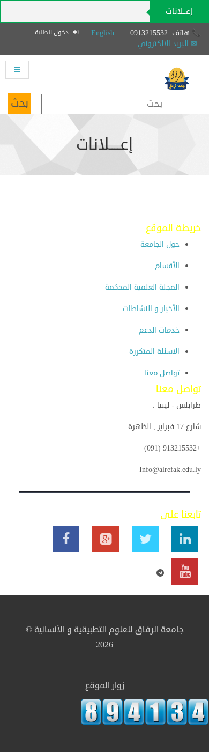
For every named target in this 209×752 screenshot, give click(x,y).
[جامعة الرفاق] (177, 71)
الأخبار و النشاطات (151, 309)
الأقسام (167, 266)
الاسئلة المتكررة (154, 351)
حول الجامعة (160, 244)
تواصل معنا (162, 373)
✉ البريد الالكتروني (167, 44)
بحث (19, 103)
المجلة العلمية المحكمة (142, 287)
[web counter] (144, 712)
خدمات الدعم (159, 330)
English (102, 33)
